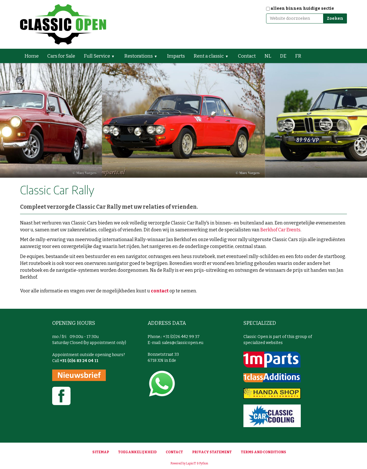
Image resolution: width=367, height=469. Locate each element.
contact (160, 291)
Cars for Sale (61, 56)
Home (31, 56)
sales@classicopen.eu (182, 342)
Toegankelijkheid (137, 452)
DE (283, 56)
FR (298, 56)
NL (267, 56)
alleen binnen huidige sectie (302, 8)
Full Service (97, 56)
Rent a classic (209, 56)
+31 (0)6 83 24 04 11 (79, 360)
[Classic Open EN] (63, 24)
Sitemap (100, 452)
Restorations (138, 56)
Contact (247, 56)
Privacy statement (212, 452)
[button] (115, 56)
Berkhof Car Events (280, 229)
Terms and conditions (263, 452)
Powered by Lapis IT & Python (189, 463)
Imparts (176, 56)
